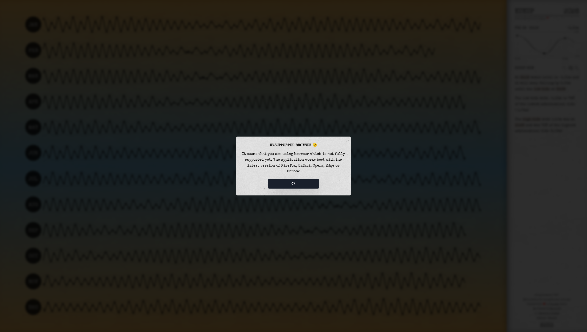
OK (293, 184)
